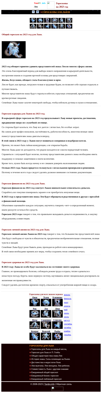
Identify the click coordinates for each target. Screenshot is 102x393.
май (65, 310)
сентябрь (68, 324)
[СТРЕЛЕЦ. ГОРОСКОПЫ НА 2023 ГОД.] (47, 28)
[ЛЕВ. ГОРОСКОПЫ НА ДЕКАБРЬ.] (14, 57)
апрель (67, 306)
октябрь (67, 327)
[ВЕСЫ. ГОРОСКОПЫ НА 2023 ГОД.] (33, 28)
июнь (66, 313)
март (66, 302)
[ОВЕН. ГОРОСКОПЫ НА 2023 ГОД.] (33, 22)
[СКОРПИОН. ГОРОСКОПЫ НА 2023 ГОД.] (40, 28)
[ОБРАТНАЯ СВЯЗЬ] (37, 12)
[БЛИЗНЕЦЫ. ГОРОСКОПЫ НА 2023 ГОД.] (47, 22)
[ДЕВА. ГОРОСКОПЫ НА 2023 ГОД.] (69, 22)
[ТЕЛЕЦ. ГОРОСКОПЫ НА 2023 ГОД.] (40, 22)
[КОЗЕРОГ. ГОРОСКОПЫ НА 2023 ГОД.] (54, 28)
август (67, 320)
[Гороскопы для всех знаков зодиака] (50, 8)
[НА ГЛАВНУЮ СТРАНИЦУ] (33, 12)
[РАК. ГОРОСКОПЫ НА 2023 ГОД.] (54, 22)
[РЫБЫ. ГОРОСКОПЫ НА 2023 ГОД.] (69, 28)
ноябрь (67, 331)
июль (66, 317)
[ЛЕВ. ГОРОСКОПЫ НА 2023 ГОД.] (61, 22)
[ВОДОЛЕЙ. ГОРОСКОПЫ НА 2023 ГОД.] (61, 28)
